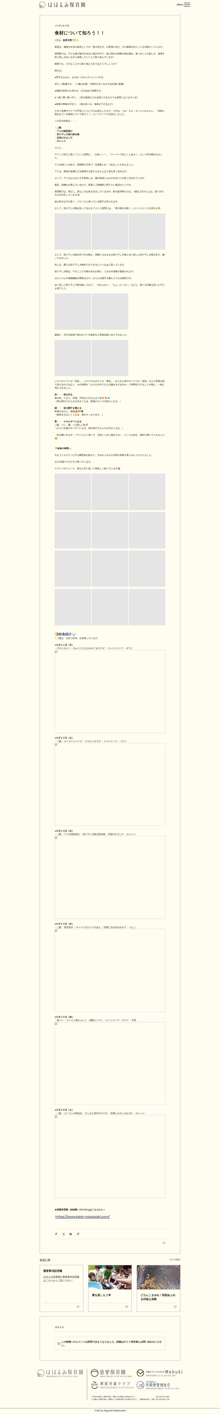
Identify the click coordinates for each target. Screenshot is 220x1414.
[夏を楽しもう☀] (110, 1277)
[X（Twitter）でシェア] (63, 1233)
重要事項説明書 (52, 1271)
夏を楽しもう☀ (101, 1295)
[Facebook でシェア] (56, 1233)
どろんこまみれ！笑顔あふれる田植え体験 (158, 1297)
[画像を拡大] (73, 231)
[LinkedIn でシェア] (70, 1233)
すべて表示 (175, 1259)
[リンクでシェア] (78, 1233)
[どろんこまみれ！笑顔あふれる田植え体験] (158, 1277)
